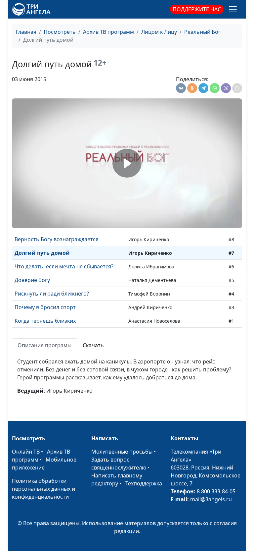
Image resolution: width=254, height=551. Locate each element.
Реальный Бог (202, 31)
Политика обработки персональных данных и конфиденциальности (43, 488)
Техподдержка (143, 483)
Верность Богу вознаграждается (57, 239)
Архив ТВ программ (108, 31)
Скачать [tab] (93, 345)
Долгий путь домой (42, 252)
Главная (26, 31)
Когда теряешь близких (45, 320)
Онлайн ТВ (26, 451)
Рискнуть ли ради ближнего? (52, 293)
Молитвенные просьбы (121, 451)
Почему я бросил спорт (45, 307)
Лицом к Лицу (159, 31)
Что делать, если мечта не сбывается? (64, 266)
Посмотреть (60, 31)
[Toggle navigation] (233, 9)
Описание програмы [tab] (44, 345)
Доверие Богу (32, 280)
